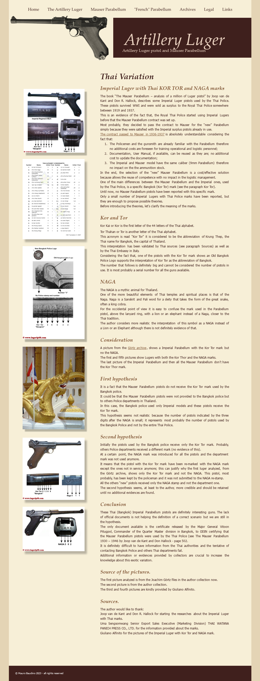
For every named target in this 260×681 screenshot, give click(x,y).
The (103, 134)
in (148, 134)
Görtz (132, 348)
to (132, 134)
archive (141, 348)
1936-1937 (157, 134)
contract (113, 134)
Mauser (140, 134)
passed (125, 134)
